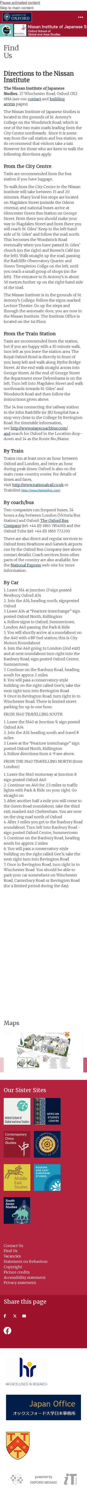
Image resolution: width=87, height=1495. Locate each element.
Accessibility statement (24, 1277)
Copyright (13, 1266)
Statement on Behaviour (26, 1261)
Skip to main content (16, 7)
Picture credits (17, 1272)
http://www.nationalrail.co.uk (38, 484)
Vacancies (12, 1256)
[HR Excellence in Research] (26, 1371)
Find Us (10, 1250)
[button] (80, 17)
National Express (26, 565)
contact (34, 99)
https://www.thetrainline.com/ (40, 490)
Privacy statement (20, 1282)
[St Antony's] (17, 1446)
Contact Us (13, 1245)
